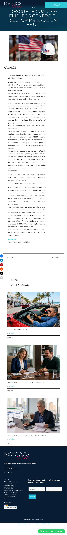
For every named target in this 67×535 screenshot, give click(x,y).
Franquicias (9, 488)
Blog (6, 498)
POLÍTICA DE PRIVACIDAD (41, 524)
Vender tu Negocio (11, 484)
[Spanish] (7, 505)
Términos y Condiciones (25, 524)
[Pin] (1, 264)
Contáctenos (9, 496)
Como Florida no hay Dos (17, 329)
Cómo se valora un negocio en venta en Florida (26, 436)
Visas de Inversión (11, 492)
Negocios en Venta (11, 481)
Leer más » (11, 333)
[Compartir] (1, 256)
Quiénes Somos (10, 494)
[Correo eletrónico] (1, 277)
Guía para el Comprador (13, 490)
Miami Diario (13, 239)
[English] (5, 505)
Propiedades (9, 486)
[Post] (1, 273)
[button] (51, 531)
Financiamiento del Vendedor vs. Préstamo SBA (26, 382)
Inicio (6, 479)
